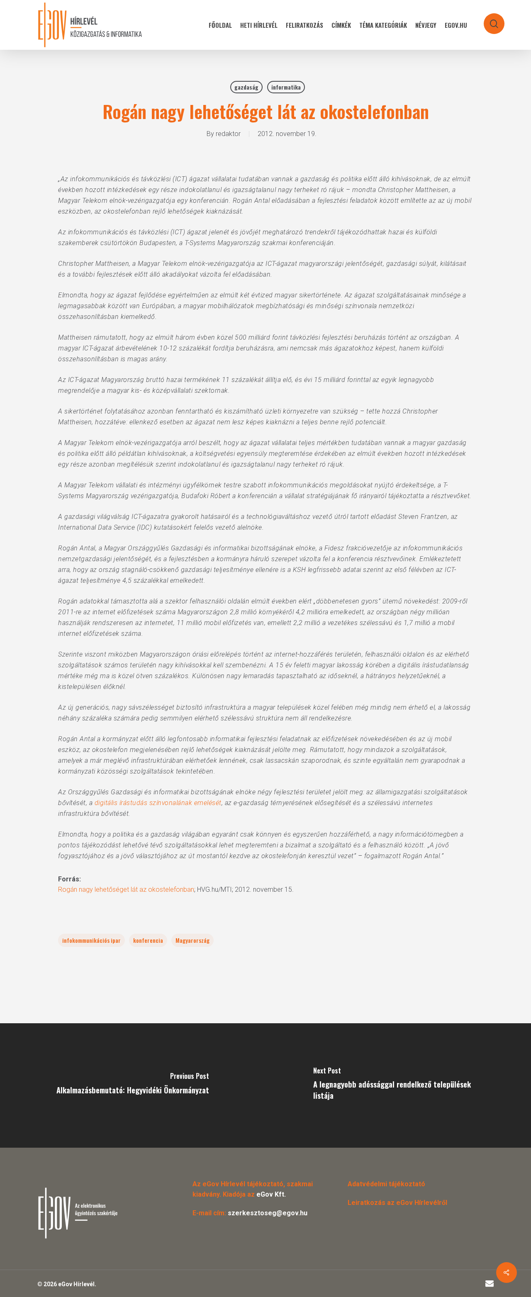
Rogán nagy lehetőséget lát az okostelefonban (126, 889)
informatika (286, 87)
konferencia (148, 940)
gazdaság (246, 87)
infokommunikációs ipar (91, 940)
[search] (489, 19)
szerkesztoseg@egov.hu (267, 1213)
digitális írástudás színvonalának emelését (158, 803)
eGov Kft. (271, 1194)
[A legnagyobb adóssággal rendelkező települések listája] (398, 1085)
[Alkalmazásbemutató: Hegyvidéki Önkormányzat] (133, 1085)
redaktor (228, 134)
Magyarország (192, 940)
